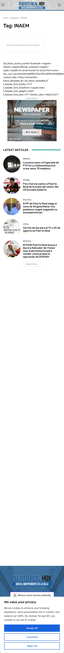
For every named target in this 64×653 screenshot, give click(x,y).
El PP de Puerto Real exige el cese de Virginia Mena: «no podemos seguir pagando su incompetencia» (40, 208)
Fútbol (26, 180)
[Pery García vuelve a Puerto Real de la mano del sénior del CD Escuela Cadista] (12, 185)
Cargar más (30, 264)
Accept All (32, 628)
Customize (32, 637)
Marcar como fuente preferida (34, 595)
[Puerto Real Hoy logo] (32, 580)
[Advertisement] (32, 419)
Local (26, 224)
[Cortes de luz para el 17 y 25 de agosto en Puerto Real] (12, 227)
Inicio (5, 17)
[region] (32, 625)
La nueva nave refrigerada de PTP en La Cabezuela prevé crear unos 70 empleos (41, 165)
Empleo (26, 159)
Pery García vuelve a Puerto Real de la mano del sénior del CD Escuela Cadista (40, 186)
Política (27, 200)
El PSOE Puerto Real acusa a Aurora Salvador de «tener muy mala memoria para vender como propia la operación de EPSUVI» (40, 250)
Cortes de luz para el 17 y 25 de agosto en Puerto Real (41, 229)
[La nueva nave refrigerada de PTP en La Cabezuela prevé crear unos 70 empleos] (12, 164)
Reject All (32, 645)
